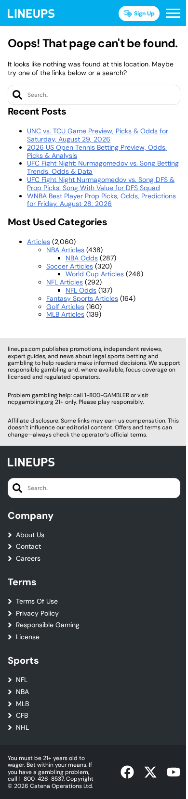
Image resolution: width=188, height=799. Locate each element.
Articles (38, 241)
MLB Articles (65, 314)
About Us (30, 535)
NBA (22, 692)
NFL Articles (64, 282)
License (28, 637)
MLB (22, 704)
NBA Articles (65, 249)
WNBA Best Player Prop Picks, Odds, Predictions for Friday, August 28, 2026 (101, 200)
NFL (21, 680)
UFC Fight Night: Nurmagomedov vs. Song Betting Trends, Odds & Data (103, 167)
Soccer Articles (69, 266)
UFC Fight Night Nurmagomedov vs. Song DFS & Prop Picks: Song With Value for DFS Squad (101, 183)
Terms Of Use (37, 601)
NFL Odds (81, 290)
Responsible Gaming (48, 625)
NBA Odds (82, 258)
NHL (22, 727)
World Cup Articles (95, 274)
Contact (28, 546)
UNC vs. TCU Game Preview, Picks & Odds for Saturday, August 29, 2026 (97, 135)
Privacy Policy (37, 613)
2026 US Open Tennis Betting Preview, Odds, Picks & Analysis (97, 151)
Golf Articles (65, 306)
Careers (28, 558)
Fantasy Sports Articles (82, 298)
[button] (173, 13)
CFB (22, 715)
